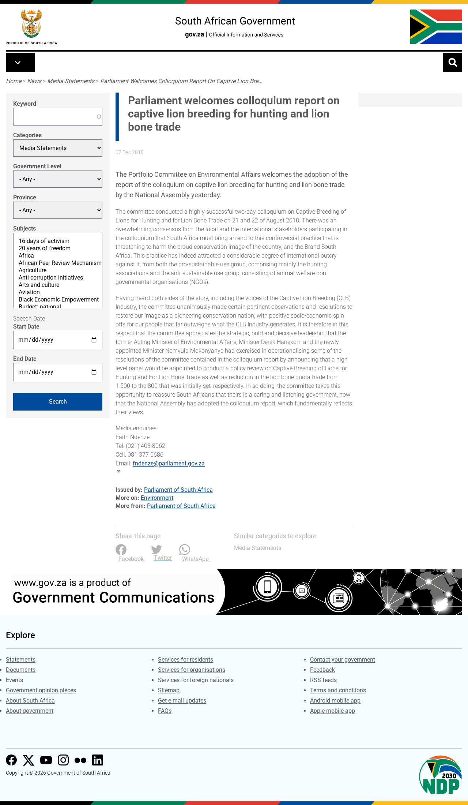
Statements (20, 659)
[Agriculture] (58, 270)
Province (24, 197)
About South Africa (30, 700)
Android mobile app (335, 700)
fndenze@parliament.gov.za (169, 463)
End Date (25, 358)
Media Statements (70, 81)
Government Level (37, 166)
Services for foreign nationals (196, 680)
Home (13, 81)
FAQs (164, 710)
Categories (27, 135)
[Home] (31, 27)
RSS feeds (323, 680)
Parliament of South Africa (178, 489)
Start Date (26, 326)
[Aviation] (58, 292)
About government (29, 710)
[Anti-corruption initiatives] (58, 277)
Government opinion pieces (41, 690)
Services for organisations (191, 669)
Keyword (24, 103)
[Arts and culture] (58, 285)
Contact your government (342, 659)
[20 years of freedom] (58, 248)
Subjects (24, 228)
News (34, 81)
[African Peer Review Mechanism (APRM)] (58, 263)
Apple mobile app (332, 710)
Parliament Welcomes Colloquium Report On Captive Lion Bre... (181, 81)
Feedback (322, 669)
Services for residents (185, 659)
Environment (157, 497)
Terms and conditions (338, 690)
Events (14, 680)
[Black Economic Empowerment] (58, 299)
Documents (20, 669)
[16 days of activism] (58, 241)
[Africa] (58, 255)
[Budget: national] (58, 307)
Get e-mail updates (182, 700)
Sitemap (169, 690)
